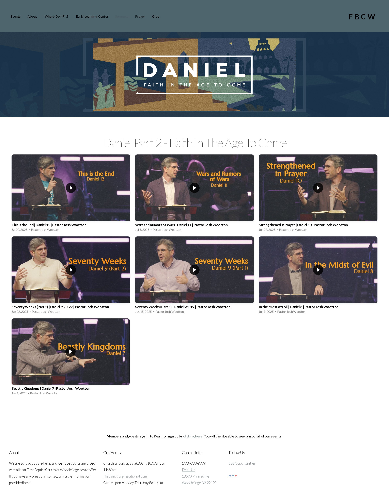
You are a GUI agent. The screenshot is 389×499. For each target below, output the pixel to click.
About (33, 16)
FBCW (362, 16)
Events (16, 16)
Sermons (121, 16)
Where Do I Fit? (57, 16)
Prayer (140, 16)
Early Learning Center (92, 16)
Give (155, 16)
